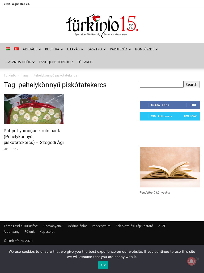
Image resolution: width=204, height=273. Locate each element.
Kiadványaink (52, 226)
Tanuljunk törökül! (56, 62)
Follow (190, 116)
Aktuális (30, 49)
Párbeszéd (118, 49)
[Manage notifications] (191, 261)
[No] (197, 259)
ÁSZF (162, 226)
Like (193, 105)
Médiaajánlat (77, 226)
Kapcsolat (47, 231)
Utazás (73, 49)
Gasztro (94, 49)
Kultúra (52, 49)
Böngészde (144, 49)
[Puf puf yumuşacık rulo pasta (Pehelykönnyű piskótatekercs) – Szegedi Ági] (34, 109)
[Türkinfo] (102, 26)
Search (191, 84)
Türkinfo (10, 75)
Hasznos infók (18, 62)
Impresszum (101, 226)
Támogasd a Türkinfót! (21, 226)
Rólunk (29, 231)
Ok (103, 265)
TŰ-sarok (85, 62)
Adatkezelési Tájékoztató (134, 226)
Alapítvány (11, 231)
